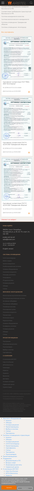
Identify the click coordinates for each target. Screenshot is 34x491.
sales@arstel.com (9, 239)
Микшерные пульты (9, 309)
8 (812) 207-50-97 (9, 237)
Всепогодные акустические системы (14, 295)
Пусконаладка (7, 347)
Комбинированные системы (12, 266)
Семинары (6, 367)
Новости (5, 370)
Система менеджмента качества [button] (12, 16)
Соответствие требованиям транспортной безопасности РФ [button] (16, 12)
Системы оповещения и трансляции (16, 435)
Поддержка (7, 458)
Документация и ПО (13, 460)
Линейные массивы (9, 306)
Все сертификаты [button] (7, 32)
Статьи (5, 288)
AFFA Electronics (8, 365)
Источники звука (8, 317)
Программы (6, 341)
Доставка (6, 378)
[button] (2, 3)
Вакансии (6, 376)
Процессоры (7, 315)
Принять (9, 487)
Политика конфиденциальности (13, 396)
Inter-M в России (8, 362)
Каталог (9, 420)
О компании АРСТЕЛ (9, 359)
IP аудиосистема (8, 280)
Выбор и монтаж (8, 349)
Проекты (5, 373)
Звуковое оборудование (12, 418)
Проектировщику (12, 427)
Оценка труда (7, 387)
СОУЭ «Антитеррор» (9, 258)
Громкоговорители (9, 263)
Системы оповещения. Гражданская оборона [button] (14, 23)
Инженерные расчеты (10, 344)
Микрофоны (7, 277)
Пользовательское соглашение (13, 398)
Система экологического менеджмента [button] (15, 19)
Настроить (25, 488)
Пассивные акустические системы (14, 298)
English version (8, 249)
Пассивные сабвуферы (10, 304)
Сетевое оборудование (10, 269)
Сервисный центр (8, 384)
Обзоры (5, 286)
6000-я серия (7, 261)
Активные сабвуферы (10, 301)
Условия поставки (8, 381)
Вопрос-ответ (11, 463)
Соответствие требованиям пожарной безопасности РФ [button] (15, 8)
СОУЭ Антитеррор (12, 444)
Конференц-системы (9, 326)
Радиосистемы (7, 320)
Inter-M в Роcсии (12, 471)
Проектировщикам (10, 456)
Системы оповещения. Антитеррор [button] (13, 27)
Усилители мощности (9, 272)
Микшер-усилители (9, 274)
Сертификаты (7, 352)
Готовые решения (8, 283)
